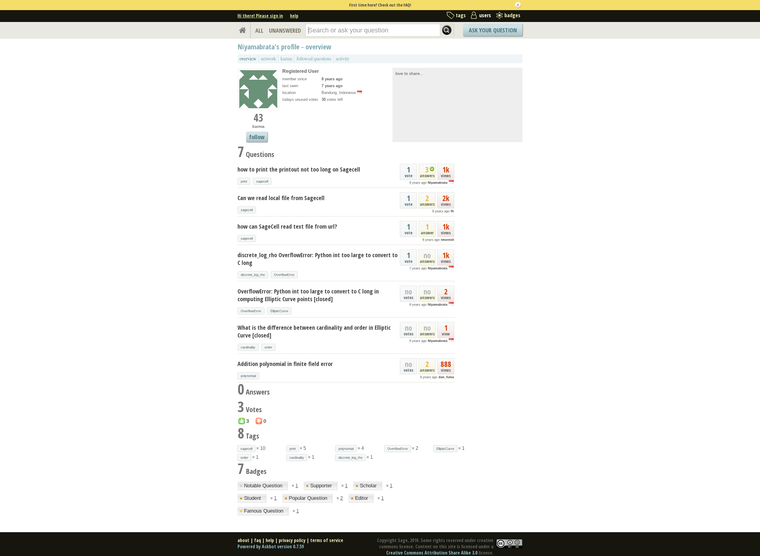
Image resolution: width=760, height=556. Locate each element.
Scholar (366, 486)
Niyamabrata (437, 182)
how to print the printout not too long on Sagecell (299, 169)
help (294, 15)
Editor (360, 498)
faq (257, 540)
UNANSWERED (285, 30)
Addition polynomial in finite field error (285, 364)
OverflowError (284, 275)
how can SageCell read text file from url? (287, 226)
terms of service (326, 540)
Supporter (319, 486)
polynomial (248, 376)
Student (251, 498)
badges (512, 15)
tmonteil (447, 239)
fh (452, 211)
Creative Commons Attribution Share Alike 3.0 (431, 552)
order (268, 347)
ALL (259, 30)
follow (257, 137)
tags (461, 15)
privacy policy (292, 540)
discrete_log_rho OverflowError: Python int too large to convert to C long (318, 259)
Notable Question (262, 486)
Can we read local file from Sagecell (281, 198)
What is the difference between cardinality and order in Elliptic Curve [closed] (314, 331)
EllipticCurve (279, 311)
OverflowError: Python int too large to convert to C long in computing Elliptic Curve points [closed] (308, 295)
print (244, 181)
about (243, 540)
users (485, 15)
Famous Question (262, 511)
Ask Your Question (493, 30)
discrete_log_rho (253, 275)
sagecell (262, 181)
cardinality (248, 347)
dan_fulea (446, 377)
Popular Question (306, 498)
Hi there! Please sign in (260, 15)
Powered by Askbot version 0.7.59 (271, 546)
